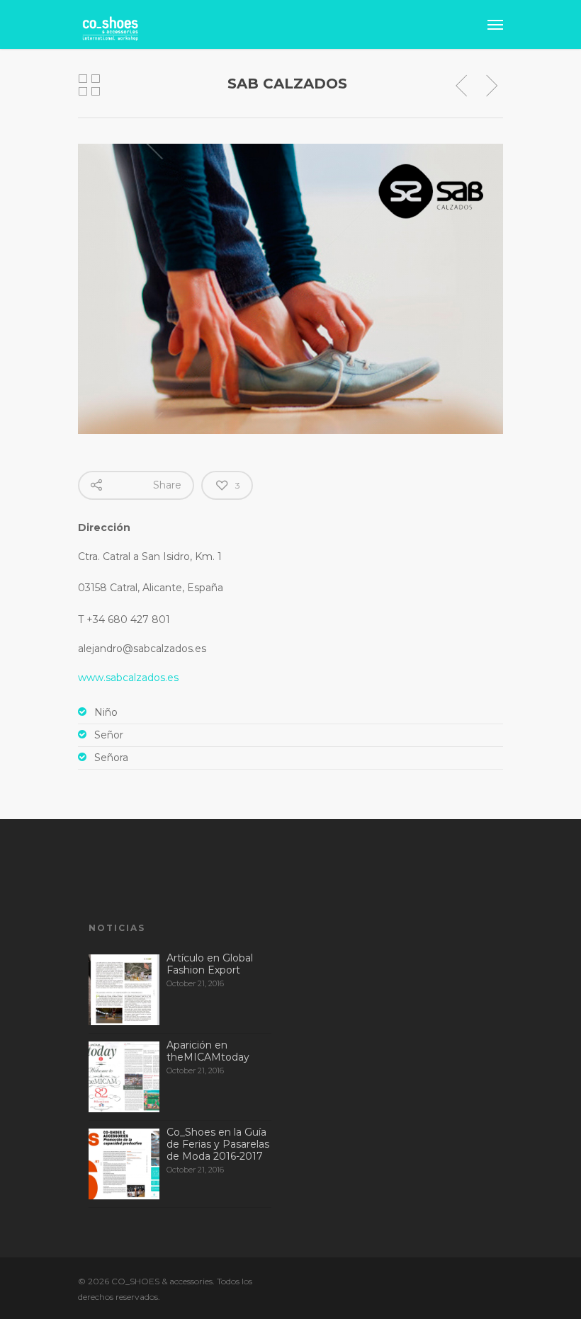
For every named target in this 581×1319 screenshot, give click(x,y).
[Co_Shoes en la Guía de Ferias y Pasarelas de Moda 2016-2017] (124, 1164)
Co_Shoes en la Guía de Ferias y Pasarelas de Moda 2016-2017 (218, 1144)
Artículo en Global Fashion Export (210, 964)
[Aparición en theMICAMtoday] (124, 1076)
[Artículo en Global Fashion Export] (124, 989)
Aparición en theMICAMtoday (208, 1051)
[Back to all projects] (89, 85)
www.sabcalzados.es (128, 677)
